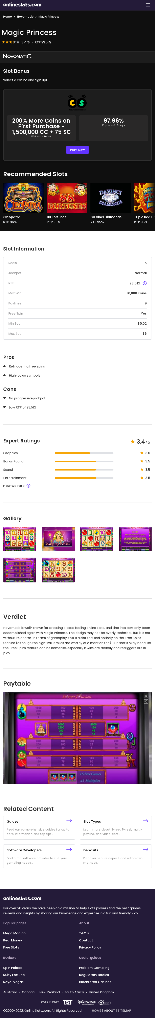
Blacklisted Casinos (95, 982)
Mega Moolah (14, 933)
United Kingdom (101, 992)
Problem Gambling (94, 967)
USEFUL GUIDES (90, 957)
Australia (10, 992)
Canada (28, 992)
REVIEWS (9, 957)
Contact (86, 940)
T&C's (84, 933)
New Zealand (50, 992)
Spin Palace (12, 967)
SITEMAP (124, 1010)
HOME (97, 1010)
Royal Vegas (13, 982)
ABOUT (84, 923)
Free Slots (11, 947)
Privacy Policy (90, 947)
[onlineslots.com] (22, 899)
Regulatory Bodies (94, 975)
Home (7, 17)
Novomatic (25, 17)
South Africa (74, 992)
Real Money (12, 940)
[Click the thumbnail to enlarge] (19, 539)
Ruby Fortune (14, 975)
